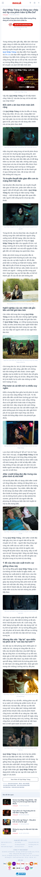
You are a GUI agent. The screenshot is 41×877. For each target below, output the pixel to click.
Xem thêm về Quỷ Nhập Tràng (20, 779)
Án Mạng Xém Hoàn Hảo (34, 844)
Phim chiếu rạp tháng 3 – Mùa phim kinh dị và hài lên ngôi (24, 821)
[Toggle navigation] (3, 3)
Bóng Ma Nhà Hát (34, 842)
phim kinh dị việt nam (13, 783)
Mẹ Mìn (31, 846)
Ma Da (20, 783)
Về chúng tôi (8, 857)
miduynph (5, 15)
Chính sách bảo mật (18, 857)
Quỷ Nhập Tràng (6, 787)
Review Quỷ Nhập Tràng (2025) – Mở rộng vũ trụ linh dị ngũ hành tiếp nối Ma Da (25, 801)
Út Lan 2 (3, 844)
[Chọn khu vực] (30, 3)
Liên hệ (31, 857)
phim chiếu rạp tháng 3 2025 (23, 785)
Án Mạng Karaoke (20, 844)
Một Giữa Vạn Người (6, 846)
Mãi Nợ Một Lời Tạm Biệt (6, 842)
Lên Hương (18, 842)
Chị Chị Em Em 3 (19, 846)
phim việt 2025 (26, 783)
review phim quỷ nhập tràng (18, 787)
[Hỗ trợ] (34, 3)
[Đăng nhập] (38, 3)
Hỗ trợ (26, 857)
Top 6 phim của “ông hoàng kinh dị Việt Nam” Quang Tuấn (24, 812)
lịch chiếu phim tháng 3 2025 (9, 785)
